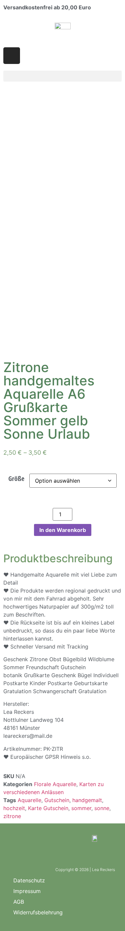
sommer (81, 808)
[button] (62, 76)
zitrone (12, 816)
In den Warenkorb (62, 530)
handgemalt (87, 800)
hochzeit (14, 808)
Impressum (27, 891)
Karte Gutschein (48, 808)
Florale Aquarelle (55, 784)
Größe (16, 478)
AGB (18, 901)
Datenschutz (29, 880)
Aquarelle (29, 800)
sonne (101, 808)
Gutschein (56, 800)
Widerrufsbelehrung (38, 912)
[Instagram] (11, 55)
